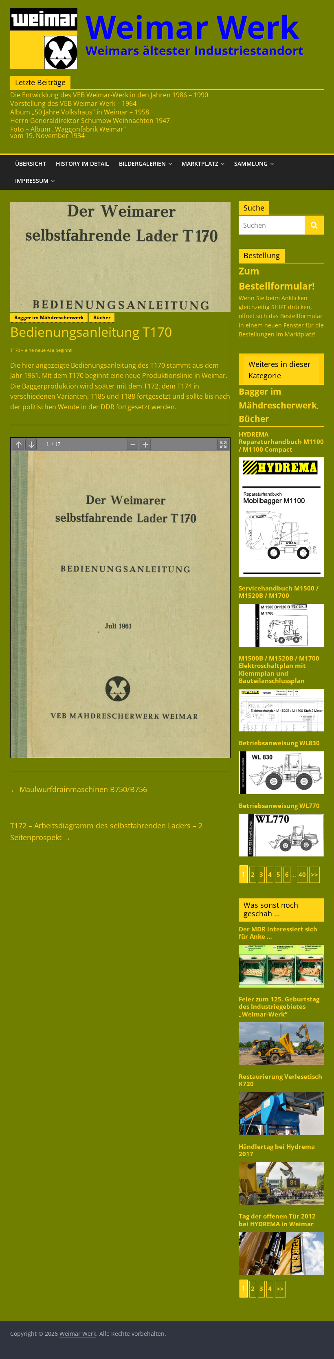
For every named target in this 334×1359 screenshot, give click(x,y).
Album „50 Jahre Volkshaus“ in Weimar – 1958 (79, 112)
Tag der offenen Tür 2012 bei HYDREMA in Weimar (277, 1220)
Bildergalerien (142, 163)
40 (302, 874)
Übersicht (30, 163)
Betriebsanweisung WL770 (279, 805)
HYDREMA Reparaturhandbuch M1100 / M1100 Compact (281, 442)
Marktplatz (200, 163)
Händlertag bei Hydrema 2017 (277, 1150)
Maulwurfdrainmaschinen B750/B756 (78, 789)
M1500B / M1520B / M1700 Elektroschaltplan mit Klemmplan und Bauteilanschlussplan (279, 669)
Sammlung (251, 163)
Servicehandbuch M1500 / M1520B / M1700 (279, 592)
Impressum (31, 180)
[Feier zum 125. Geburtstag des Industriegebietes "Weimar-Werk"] (281, 1021)
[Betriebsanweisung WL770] (281, 813)
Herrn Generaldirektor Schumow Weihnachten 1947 (90, 120)
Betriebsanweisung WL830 (279, 743)
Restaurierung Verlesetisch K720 (280, 1080)
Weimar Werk (192, 26)
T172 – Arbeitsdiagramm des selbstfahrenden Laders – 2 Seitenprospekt (106, 831)
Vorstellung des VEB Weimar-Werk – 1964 (73, 103)
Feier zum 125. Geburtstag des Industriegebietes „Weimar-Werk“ (279, 1007)
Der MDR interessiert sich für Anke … (278, 933)
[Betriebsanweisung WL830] (281, 750)
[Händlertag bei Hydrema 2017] (281, 1161)
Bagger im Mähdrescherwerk (49, 317)
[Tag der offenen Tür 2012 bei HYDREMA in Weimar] (281, 1231)
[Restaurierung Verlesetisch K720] (281, 1091)
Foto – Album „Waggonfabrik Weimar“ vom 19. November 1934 (68, 132)
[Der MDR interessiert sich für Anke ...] (281, 944)
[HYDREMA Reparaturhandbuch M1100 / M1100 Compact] (281, 456)
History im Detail (82, 163)
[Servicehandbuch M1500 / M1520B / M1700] (281, 603)
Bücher (101, 317)
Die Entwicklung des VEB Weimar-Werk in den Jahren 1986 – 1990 (109, 94)
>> (314, 874)
